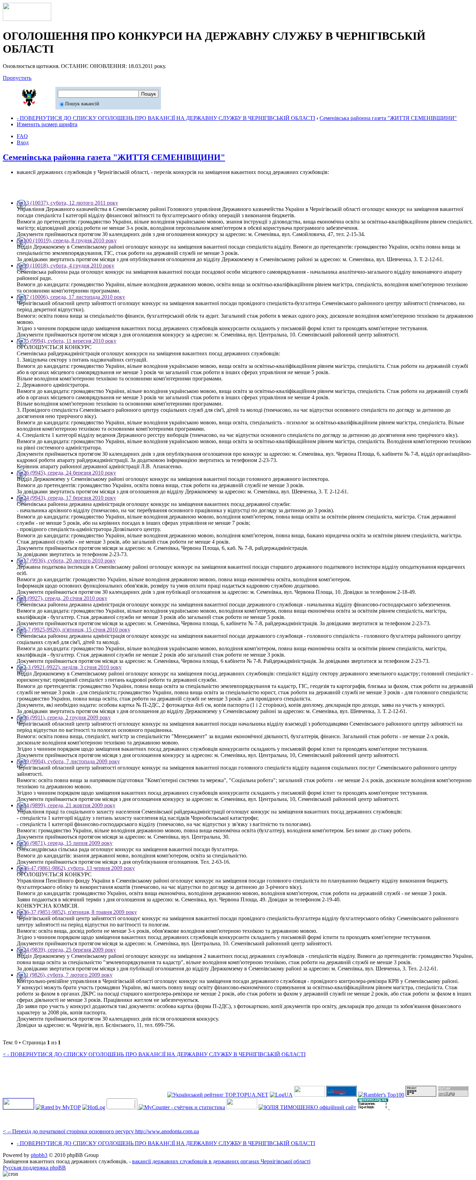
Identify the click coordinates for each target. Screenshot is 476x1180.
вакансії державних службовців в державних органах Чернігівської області (221, 1161)
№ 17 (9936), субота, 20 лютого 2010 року (66, 560)
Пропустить (17, 78)
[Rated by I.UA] (242, 1107)
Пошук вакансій (82, 103)
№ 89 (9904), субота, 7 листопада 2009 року (68, 761)
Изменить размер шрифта (47, 124)
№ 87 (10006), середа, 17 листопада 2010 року (71, 297)
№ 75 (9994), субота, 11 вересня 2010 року (66, 341)
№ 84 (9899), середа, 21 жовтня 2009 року (66, 805)
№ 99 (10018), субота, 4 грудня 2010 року (65, 265)
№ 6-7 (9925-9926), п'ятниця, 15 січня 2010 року (73, 630)
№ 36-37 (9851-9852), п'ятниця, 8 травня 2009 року (77, 912)
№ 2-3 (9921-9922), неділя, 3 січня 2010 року (69, 667)
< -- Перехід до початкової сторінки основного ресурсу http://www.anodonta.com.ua (101, 1131)
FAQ (22, 136)
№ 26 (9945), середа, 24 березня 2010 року (66, 473)
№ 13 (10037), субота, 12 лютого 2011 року (67, 203)
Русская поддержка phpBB (34, 1168)
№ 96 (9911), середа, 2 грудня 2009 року (64, 717)
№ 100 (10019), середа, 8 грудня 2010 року (67, 240)
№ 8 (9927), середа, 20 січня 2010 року (62, 598)
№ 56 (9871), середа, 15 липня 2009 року (65, 843)
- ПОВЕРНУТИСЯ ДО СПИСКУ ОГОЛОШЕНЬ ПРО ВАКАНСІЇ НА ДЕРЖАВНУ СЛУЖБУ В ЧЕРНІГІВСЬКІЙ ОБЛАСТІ (166, 118)
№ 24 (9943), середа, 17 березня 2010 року (66, 498)
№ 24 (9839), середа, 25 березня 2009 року (66, 950)
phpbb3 (39, 1155)
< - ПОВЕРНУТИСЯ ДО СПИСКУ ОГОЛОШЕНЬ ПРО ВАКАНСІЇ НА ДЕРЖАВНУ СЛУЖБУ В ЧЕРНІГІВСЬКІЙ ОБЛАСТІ (154, 1054)
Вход (23, 142)
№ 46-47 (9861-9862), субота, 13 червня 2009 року (76, 868)
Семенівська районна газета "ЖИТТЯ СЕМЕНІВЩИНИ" (388, 118)
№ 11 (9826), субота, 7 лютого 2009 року (65, 975)
